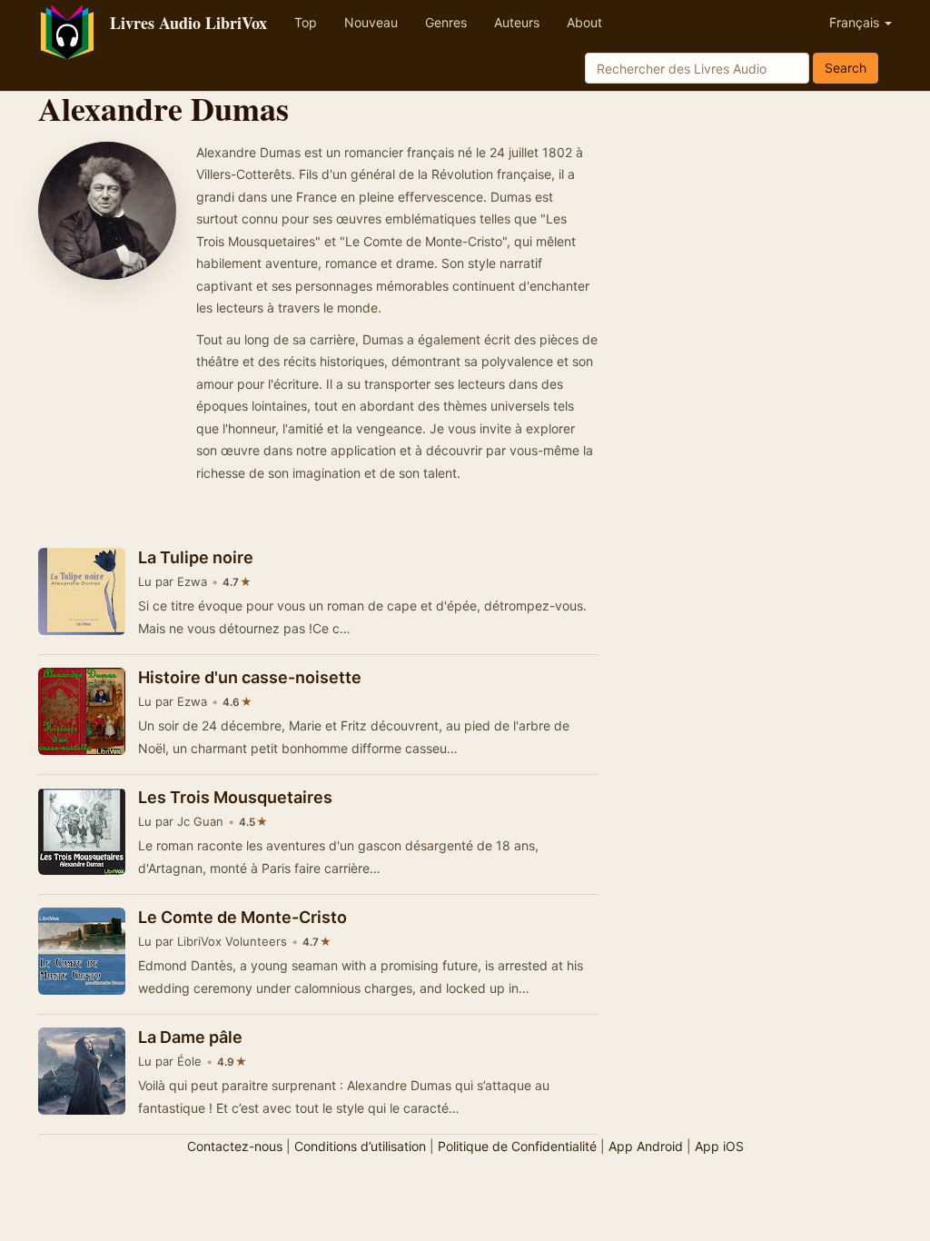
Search (845, 67)
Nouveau (371, 22)
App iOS (719, 1146)
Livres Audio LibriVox (188, 23)
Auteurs (516, 22)
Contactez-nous (234, 1146)
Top (305, 22)
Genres (446, 22)
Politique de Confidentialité (517, 1146)
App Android (645, 1146)
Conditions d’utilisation (360, 1146)
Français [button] (856, 22)
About (584, 22)
